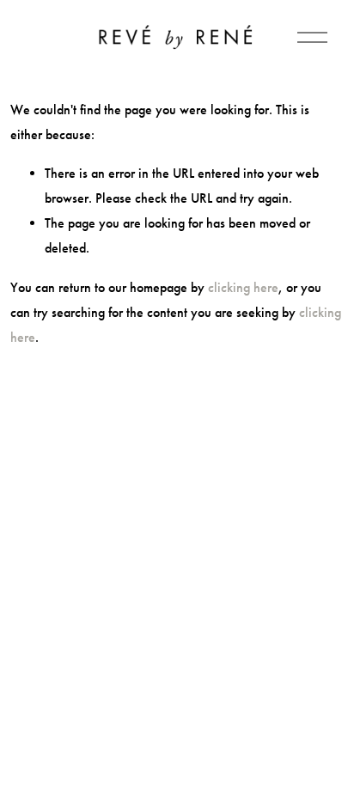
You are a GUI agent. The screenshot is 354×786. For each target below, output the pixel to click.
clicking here (243, 287)
